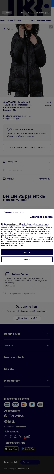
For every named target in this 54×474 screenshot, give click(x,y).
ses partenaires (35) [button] (14, 224)
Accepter (27, 252)
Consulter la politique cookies (12, 245)
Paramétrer (27, 259)
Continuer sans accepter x (15, 212)
